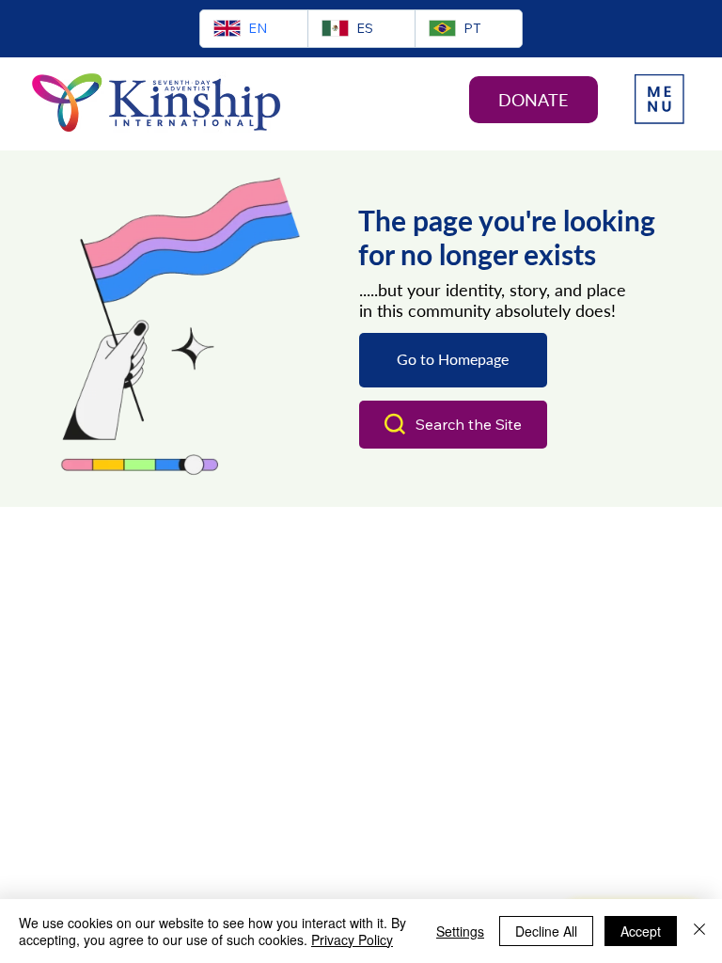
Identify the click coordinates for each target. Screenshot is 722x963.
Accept (640, 931)
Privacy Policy (352, 939)
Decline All (546, 931)
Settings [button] (460, 931)
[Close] (699, 931)
